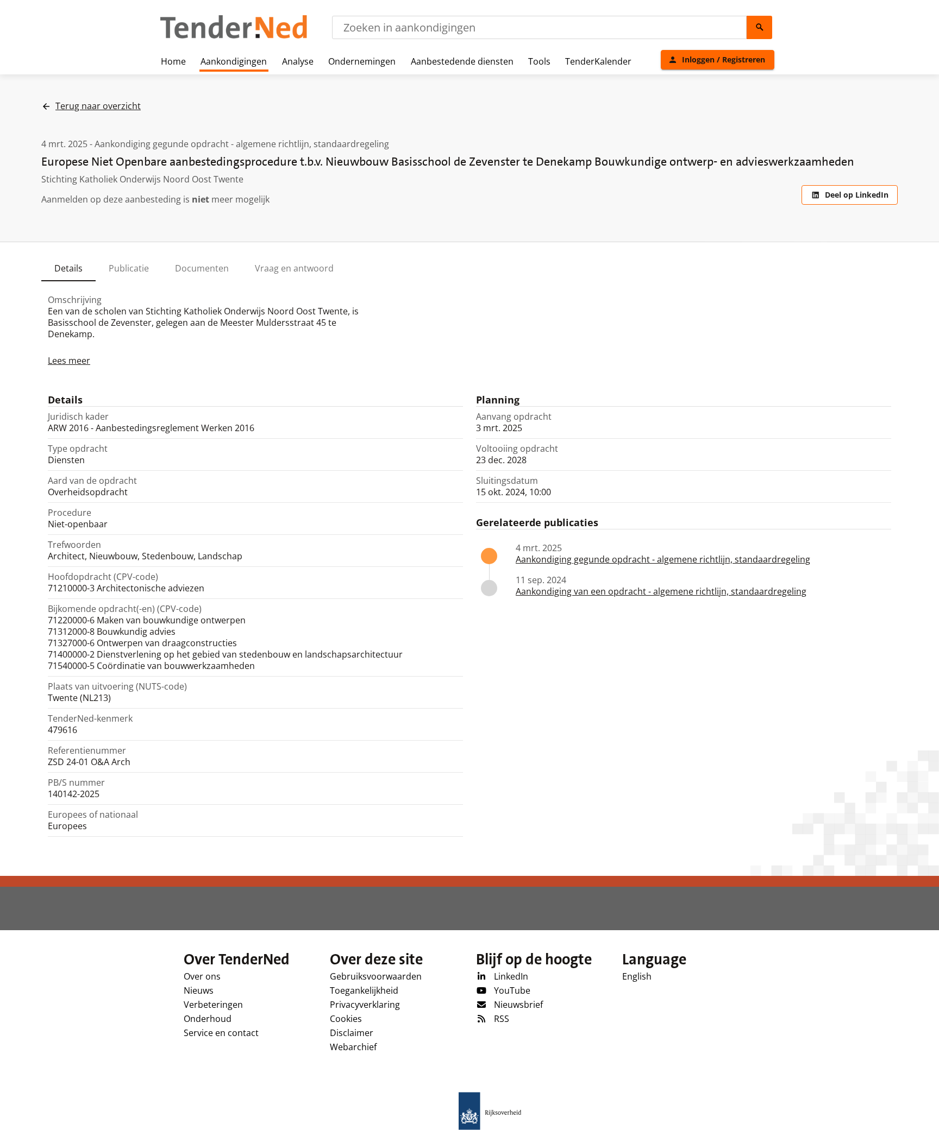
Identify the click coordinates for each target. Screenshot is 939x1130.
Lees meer (69, 361)
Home (173, 61)
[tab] (68, 268)
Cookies (346, 1019)
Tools (539, 61)
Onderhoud (207, 1019)
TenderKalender (598, 61)
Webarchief (353, 1047)
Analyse (298, 61)
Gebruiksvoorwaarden (376, 976)
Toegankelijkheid (364, 990)
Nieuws (199, 990)
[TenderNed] (233, 36)
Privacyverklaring (365, 1005)
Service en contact (221, 1033)
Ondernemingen (362, 61)
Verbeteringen (213, 1005)
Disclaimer (351, 1033)
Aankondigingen (234, 61)
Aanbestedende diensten (462, 61)
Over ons (202, 976)
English (637, 976)
